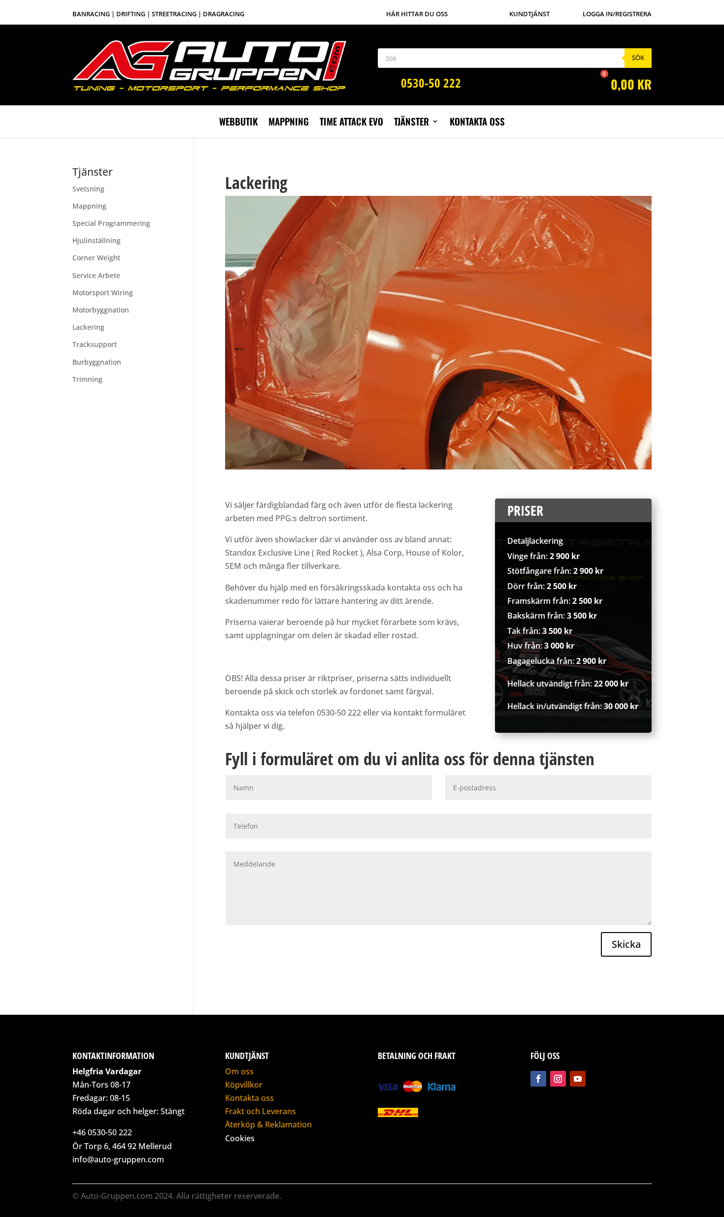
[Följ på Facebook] (538, 1079)
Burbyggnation (96, 362)
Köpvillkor (244, 1084)
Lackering (88, 327)
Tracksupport (94, 344)
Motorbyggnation (100, 309)
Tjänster (411, 123)
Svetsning (88, 188)
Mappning (288, 123)
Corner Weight (96, 257)
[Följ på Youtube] (578, 1079)
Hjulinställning (96, 240)
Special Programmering (111, 223)
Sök (638, 57)
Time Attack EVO (351, 123)
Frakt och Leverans (260, 1111)
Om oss (239, 1071)
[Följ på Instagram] (558, 1079)
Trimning (87, 379)
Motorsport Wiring (102, 292)
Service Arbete (96, 275)
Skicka (626, 944)
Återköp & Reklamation (268, 1124)
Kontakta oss (477, 123)
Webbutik (238, 123)
